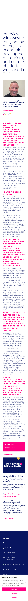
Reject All (14, 597)
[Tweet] (9, 113)
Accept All (14, 589)
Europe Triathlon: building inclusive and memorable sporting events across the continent (13, 479)
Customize (14, 593)
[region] (14, 588)
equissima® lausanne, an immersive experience (12, 502)
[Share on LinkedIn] (4, 113)
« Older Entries (8, 518)
